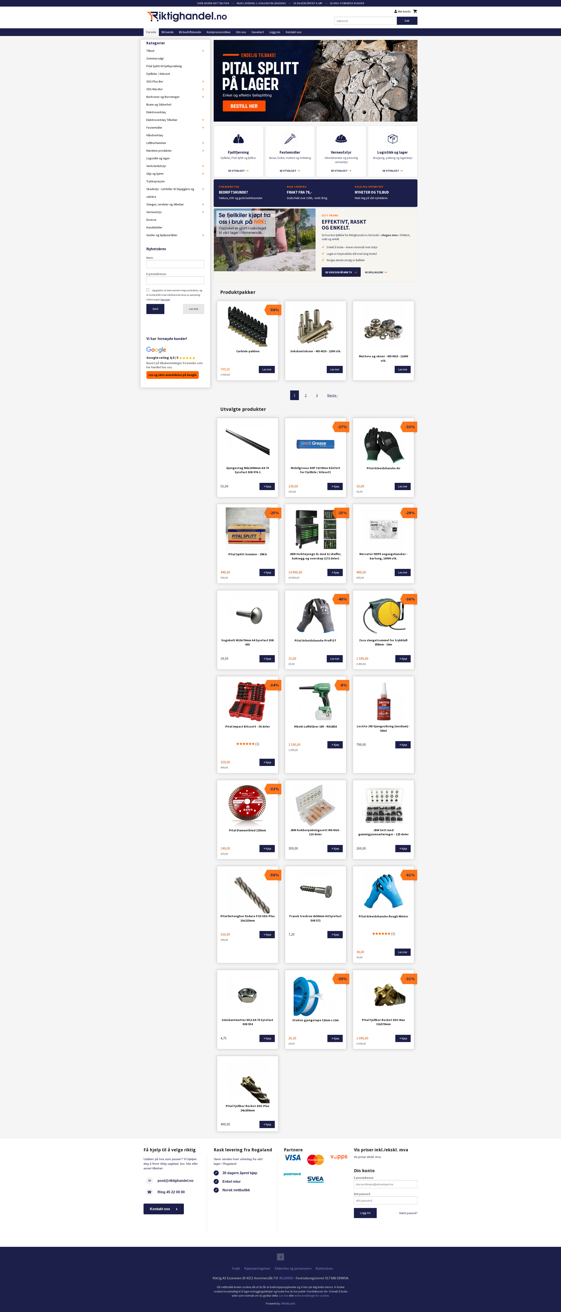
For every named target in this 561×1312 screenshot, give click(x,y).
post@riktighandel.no (176, 1181)
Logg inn (274, 32)
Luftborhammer (156, 143)
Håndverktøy (154, 135)
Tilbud (150, 51)
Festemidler (154, 127)
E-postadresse (363, 1178)
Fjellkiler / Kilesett (158, 74)
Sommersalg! (155, 58)
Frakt (236, 1268)
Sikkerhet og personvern (293, 1268)
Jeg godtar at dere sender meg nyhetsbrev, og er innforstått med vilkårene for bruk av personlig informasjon (174, 295)
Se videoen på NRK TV (341, 272)
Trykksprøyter (155, 181)
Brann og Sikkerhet (158, 104)
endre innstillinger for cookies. (312, 1296)
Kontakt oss (294, 32)
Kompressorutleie (219, 32)
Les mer (193, 309)
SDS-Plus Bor (154, 81)
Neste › (332, 395)
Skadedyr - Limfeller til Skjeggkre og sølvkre (170, 193)
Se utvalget (238, 170)
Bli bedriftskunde (190, 32)
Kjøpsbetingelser (257, 1268)
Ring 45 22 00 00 (171, 1192)
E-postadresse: (156, 274)
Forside (151, 32)
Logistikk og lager (158, 158)
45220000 (286, 1278)
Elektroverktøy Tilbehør (162, 120)
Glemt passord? (408, 1213)
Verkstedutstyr (156, 166)
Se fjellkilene (376, 272)
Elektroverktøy (156, 112)
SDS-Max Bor (154, 89)
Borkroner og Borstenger (163, 97)
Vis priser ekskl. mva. (367, 1157)
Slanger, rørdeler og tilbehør (165, 204)
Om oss (241, 32)
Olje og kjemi (154, 174)
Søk (407, 21)
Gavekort (258, 32)
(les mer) (165, 299)
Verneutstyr (154, 212)
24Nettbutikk (287, 1303)
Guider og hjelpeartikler (162, 235)
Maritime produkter (159, 151)
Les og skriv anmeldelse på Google (173, 375)
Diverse (151, 220)
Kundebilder (154, 227)
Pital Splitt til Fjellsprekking (164, 66)
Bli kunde (168, 32)
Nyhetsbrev (324, 1268)
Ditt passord (362, 1194)
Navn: (149, 258)
